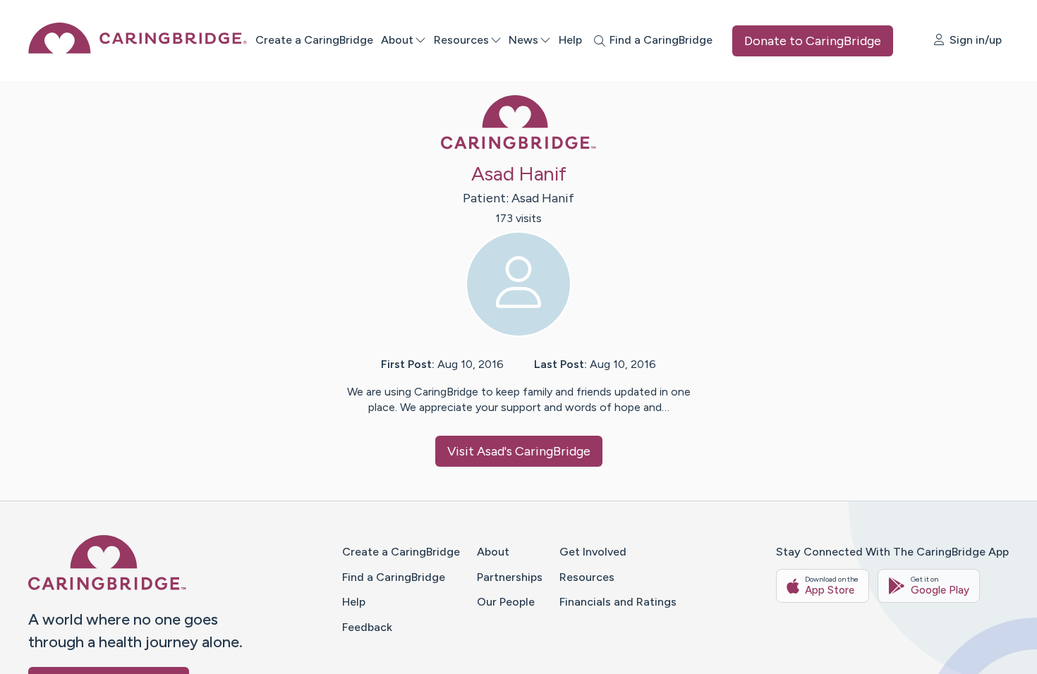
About (397, 40)
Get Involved (592, 551)
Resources (461, 40)
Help (570, 40)
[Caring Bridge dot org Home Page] (137, 49)
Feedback (367, 627)
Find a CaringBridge (393, 577)
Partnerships (509, 577)
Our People (506, 601)
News (523, 40)
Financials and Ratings (618, 601)
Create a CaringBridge (314, 40)
